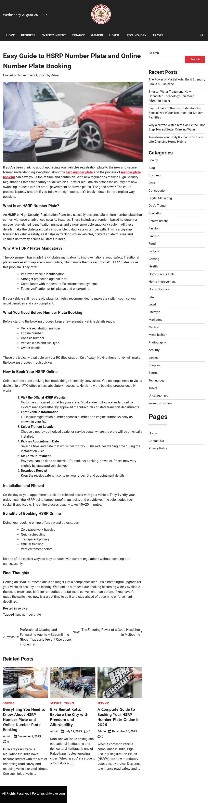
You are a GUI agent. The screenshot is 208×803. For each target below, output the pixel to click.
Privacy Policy (158, 448)
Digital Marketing (160, 198)
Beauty (153, 160)
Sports (153, 373)
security (154, 350)
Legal (152, 304)
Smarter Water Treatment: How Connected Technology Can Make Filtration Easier (171, 96)
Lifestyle (154, 312)
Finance (78, 35)
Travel (158, 35)
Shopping (155, 365)
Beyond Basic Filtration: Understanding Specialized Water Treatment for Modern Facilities (176, 112)
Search (154, 53)
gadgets (154, 251)
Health (114, 35)
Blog (152, 168)
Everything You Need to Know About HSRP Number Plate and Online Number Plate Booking (24, 719)
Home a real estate (162, 274)
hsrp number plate (79, 172)
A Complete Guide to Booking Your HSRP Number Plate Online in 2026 (119, 717)
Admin (56, 75)
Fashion (154, 228)
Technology (136, 35)
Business (28, 35)
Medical (154, 327)
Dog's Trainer (157, 206)
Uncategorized (158, 395)
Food (152, 244)
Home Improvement (162, 282)
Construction (157, 190)
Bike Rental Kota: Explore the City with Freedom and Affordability (69, 717)
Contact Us (156, 441)
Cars (152, 183)
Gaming (97, 35)
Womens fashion (160, 403)
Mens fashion (158, 335)
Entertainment (54, 35)
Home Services (159, 289)
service (22, 608)
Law (151, 297)
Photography (157, 342)
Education (155, 213)
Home (10, 35)
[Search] (202, 35)
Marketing (155, 320)
